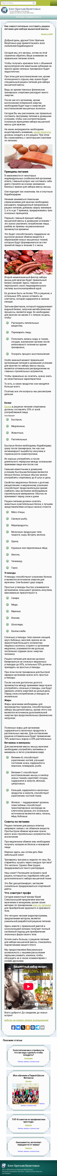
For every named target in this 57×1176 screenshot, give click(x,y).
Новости (28, 1125)
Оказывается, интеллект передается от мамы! (28, 1143)
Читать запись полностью (28, 1062)
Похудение (28, 1058)
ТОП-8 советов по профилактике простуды (28, 1120)
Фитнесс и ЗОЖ (47, 34)
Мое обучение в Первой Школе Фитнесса (28, 1076)
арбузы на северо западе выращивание (26, 1020)
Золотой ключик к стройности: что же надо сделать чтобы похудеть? (28, 1052)
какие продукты (42, 132)
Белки (8, 406)
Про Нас (29, 1081)
